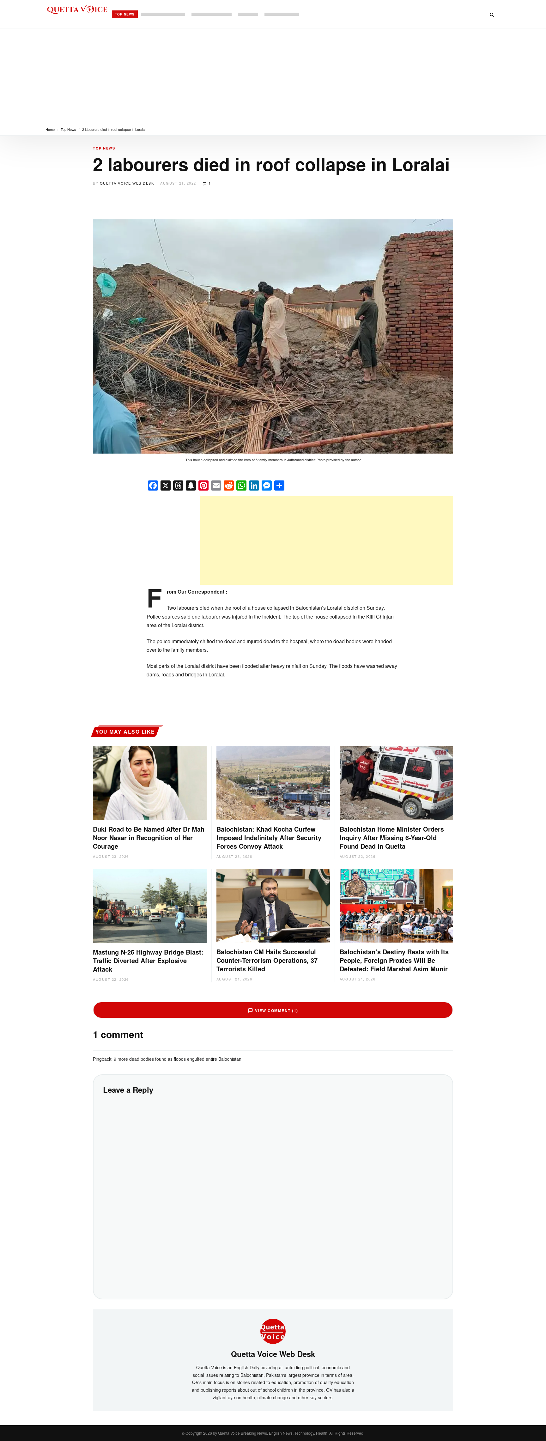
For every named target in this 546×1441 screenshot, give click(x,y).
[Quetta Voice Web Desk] (273, 1331)
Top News (125, 14)
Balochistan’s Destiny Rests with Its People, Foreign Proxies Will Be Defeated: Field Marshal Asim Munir (394, 960)
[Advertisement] (273, 76)
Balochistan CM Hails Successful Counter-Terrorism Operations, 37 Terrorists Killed (267, 960)
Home (50, 129)
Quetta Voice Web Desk (127, 183)
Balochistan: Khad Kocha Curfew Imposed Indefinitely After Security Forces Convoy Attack (268, 837)
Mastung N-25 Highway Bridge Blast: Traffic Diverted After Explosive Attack (148, 960)
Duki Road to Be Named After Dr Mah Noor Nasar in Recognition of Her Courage (148, 837)
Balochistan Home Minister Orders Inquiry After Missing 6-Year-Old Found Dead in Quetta (392, 837)
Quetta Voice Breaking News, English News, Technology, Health (272, 1433)
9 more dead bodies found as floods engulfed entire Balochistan (177, 1059)
